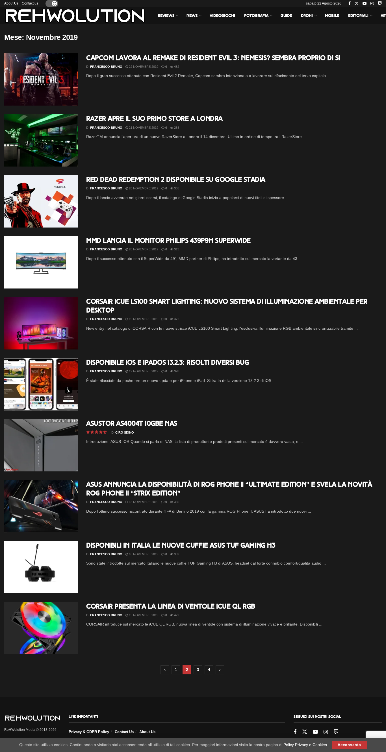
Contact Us (124, 732)
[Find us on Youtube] (365, 3)
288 (176, 127)
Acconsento (349, 745)
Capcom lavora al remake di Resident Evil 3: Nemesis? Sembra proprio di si (213, 58)
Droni (307, 15)
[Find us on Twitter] (357, 3)
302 (176, 554)
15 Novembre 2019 (143, 615)
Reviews (166, 15)
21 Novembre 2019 (143, 127)
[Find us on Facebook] (349, 3)
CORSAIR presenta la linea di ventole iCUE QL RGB (170, 606)
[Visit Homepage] (75, 16)
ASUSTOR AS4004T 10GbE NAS (131, 423)
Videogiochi (222, 15)
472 (176, 615)
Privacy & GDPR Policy (89, 732)
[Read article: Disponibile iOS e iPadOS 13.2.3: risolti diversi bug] (41, 384)
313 (176, 249)
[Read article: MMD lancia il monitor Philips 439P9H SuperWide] (41, 262)
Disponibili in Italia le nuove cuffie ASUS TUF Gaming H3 (180, 545)
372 (176, 319)
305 (176, 188)
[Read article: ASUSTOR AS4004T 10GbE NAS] (41, 445)
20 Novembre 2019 (143, 188)
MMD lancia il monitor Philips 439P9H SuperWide (168, 240)
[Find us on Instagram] (372, 3)
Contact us (30, 3)
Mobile (332, 15)
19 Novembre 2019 (143, 319)
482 (176, 66)
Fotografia (256, 15)
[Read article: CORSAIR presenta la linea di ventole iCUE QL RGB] (41, 628)
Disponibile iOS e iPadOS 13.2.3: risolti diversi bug (167, 362)
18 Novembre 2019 (143, 502)
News (192, 15)
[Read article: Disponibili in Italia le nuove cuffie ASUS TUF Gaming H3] (41, 567)
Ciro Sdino (124, 432)
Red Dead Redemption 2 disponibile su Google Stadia (175, 179)
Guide (286, 15)
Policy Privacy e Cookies (305, 744)
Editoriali (358, 15)
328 (176, 371)
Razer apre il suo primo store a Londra (154, 118)
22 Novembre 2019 (143, 66)
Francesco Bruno (106, 66)
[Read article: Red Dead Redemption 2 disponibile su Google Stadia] (41, 201)
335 (176, 502)
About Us (11, 3)
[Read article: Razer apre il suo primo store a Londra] (41, 140)
